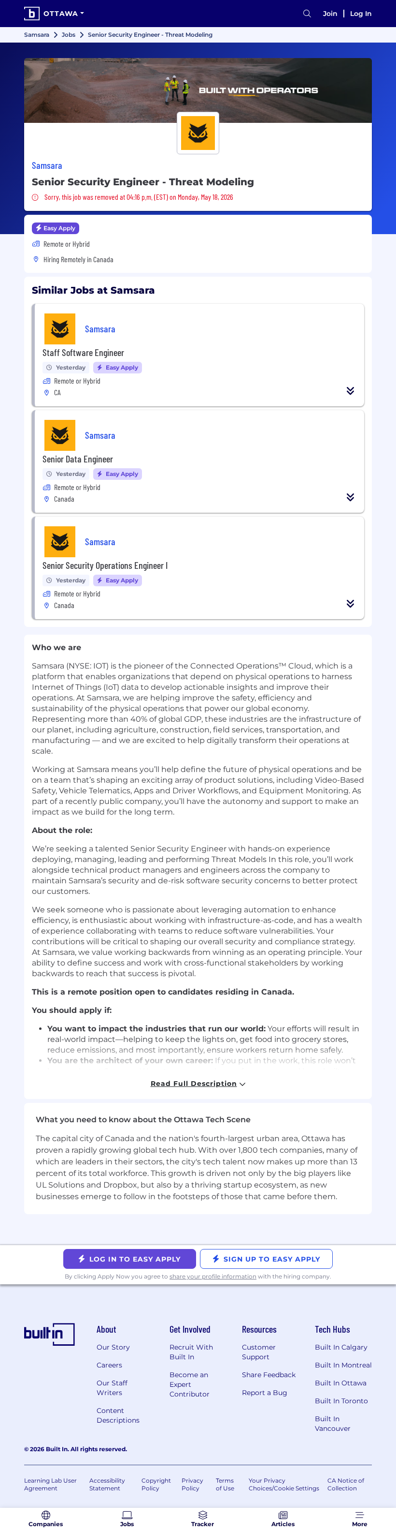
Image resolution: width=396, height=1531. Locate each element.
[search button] (307, 13)
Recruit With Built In (191, 1352)
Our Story (113, 1347)
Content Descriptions (118, 1415)
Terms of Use (225, 1484)
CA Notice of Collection (345, 1484)
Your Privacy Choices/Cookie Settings (284, 1484)
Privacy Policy (192, 1484)
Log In (361, 13)
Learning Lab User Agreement (50, 1484)
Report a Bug (264, 1392)
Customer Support (259, 1352)
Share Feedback (269, 1374)
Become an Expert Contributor (190, 1384)
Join (330, 13)
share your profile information (213, 1276)
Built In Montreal (343, 1365)
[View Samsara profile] (198, 90)
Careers (109, 1365)
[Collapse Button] (350, 391)
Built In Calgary (341, 1347)
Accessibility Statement (107, 1484)
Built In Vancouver (333, 1423)
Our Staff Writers (112, 1388)
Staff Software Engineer (83, 352)
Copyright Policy (156, 1484)
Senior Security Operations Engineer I (105, 565)
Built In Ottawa (341, 1383)
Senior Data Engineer (77, 458)
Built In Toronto (341, 1401)
